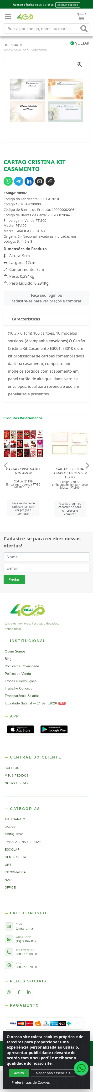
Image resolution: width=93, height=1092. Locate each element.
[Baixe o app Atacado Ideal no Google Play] (54, 729)
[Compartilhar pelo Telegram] (18, 181)
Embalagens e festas (23, 842)
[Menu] (8, 16)
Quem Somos (15, 651)
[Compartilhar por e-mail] (39, 181)
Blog (8, 659)
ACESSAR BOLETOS (67, 4)
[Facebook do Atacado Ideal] (19, 992)
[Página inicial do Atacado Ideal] (28, 610)
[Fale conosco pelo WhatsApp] (81, 1068)
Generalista (15, 857)
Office (10, 887)
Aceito (19, 1073)
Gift (8, 864)
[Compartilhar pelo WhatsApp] (8, 181)
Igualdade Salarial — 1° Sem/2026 (34, 703)
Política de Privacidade (22, 666)
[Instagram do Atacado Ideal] (9, 992)
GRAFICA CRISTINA (31, 231)
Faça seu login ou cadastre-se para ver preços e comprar (46, 298)
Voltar (81, 43)
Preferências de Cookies (31, 1082)
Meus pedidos (16, 775)
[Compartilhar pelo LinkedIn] (29, 181)
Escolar (12, 849)
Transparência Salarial (22, 696)
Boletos (12, 768)
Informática (15, 872)
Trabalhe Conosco (18, 688)
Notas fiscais (16, 783)
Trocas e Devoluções (20, 681)
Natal (9, 880)
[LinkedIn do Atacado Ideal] (29, 992)
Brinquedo (14, 834)
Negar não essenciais (53, 1073)
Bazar (10, 826)
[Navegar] (5, 465)
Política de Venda (18, 674)
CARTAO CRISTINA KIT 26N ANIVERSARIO (70, 471)
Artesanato (15, 819)
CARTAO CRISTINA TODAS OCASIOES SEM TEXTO (23, 473)
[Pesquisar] (84, 28)
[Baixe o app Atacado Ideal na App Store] (20, 729)
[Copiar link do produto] (50, 181)
